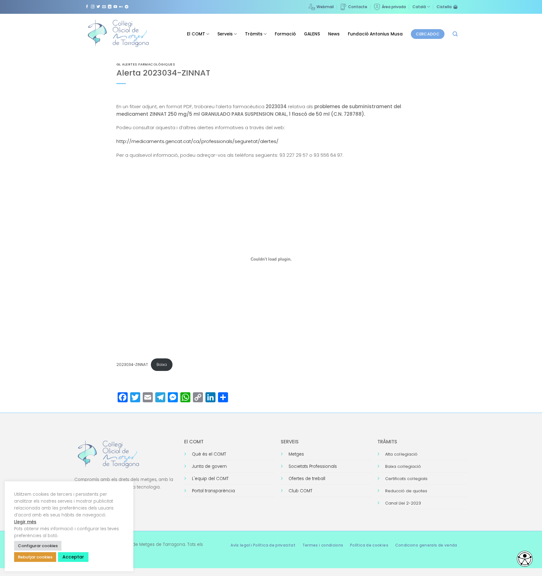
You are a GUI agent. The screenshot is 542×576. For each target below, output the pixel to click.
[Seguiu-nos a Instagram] (92, 7)
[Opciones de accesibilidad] (525, 559)
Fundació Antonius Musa (375, 34)
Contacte (357, 6)
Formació (285, 34)
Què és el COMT (209, 454)
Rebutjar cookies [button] (35, 557)
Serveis (225, 34)
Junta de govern (209, 466)
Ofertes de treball (307, 479)
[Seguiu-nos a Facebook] (87, 7)
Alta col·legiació (401, 454)
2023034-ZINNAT (132, 364)
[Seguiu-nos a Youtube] (115, 7)
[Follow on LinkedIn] (109, 7)
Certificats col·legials (406, 478)
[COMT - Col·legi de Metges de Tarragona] (118, 33)
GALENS (312, 34)
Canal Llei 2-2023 (403, 503)
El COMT (196, 34)
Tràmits (254, 34)
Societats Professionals (313, 466)
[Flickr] (121, 7)
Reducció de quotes (406, 491)
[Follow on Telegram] (126, 7)
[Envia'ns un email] (104, 7)
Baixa (162, 364)
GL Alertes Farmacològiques (145, 64)
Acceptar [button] (73, 557)
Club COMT (300, 491)
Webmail (325, 6)
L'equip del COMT (210, 479)
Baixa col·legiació (403, 466)
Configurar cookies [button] (38, 546)
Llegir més (25, 522)
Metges (296, 454)
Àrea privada (394, 6)
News (334, 34)
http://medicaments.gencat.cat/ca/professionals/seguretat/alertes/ (197, 141)
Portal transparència (213, 491)
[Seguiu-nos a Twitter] (98, 7)
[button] (455, 34)
